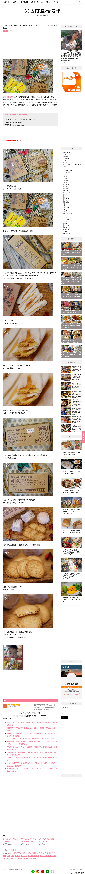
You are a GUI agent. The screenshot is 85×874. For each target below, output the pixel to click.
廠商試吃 (66, 188)
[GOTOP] (52, 871)
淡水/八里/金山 (68, 208)
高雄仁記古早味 (8, 97)
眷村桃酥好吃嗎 (33, 856)
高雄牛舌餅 (21, 858)
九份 (65, 168)
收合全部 (69, 152)
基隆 (65, 182)
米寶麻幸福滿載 (42, 11)
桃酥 (12, 856)
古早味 (28, 853)
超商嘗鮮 (66, 219)
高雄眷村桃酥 (31, 858)
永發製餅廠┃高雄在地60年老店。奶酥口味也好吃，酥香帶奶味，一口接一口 (46, 840)
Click (83, 437)
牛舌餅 (17, 856)
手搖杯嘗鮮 (67, 192)
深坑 (65, 210)
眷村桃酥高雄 (44, 856)
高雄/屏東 (66, 225)
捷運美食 (16, 2)
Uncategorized (66, 156)
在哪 (38, 853)
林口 (65, 200)
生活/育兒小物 (56, 2)
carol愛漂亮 (45, 2)
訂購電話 (6, 858)
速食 (65, 221)
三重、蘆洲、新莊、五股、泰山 (72, 164)
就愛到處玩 (24, 2)
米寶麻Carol (13, 30)
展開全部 (63, 152)
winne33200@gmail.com (67, 62)
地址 (42, 853)
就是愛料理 (34, 2)
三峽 (65, 162)
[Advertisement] (30, 46)
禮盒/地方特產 (68, 214)
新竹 (65, 196)
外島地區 (66, 184)
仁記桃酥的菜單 (15, 853)
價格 (23, 853)
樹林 (65, 204)
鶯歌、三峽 (67, 227)
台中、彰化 (67, 172)
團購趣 (13, 850)
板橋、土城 (67, 198)
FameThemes (79, 869)
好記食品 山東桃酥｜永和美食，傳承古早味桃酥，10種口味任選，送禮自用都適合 (28, 840)
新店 (65, 194)
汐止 (65, 206)
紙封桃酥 (53, 856)
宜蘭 (65, 186)
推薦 (8, 856)
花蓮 (65, 215)
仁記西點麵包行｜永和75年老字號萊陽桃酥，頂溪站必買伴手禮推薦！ (10, 840)
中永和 (66, 166)
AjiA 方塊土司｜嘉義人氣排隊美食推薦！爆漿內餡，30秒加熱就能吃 (30, 739)
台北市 (66, 174)
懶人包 (66, 190)
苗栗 (65, 217)
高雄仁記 (13, 858)
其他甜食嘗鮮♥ (68, 170)
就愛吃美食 (6, 2)
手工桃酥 (48, 853)
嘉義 (65, 178)
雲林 (65, 223)
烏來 (65, 212)
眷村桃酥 (24, 856)
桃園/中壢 (66, 202)
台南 (65, 176)
